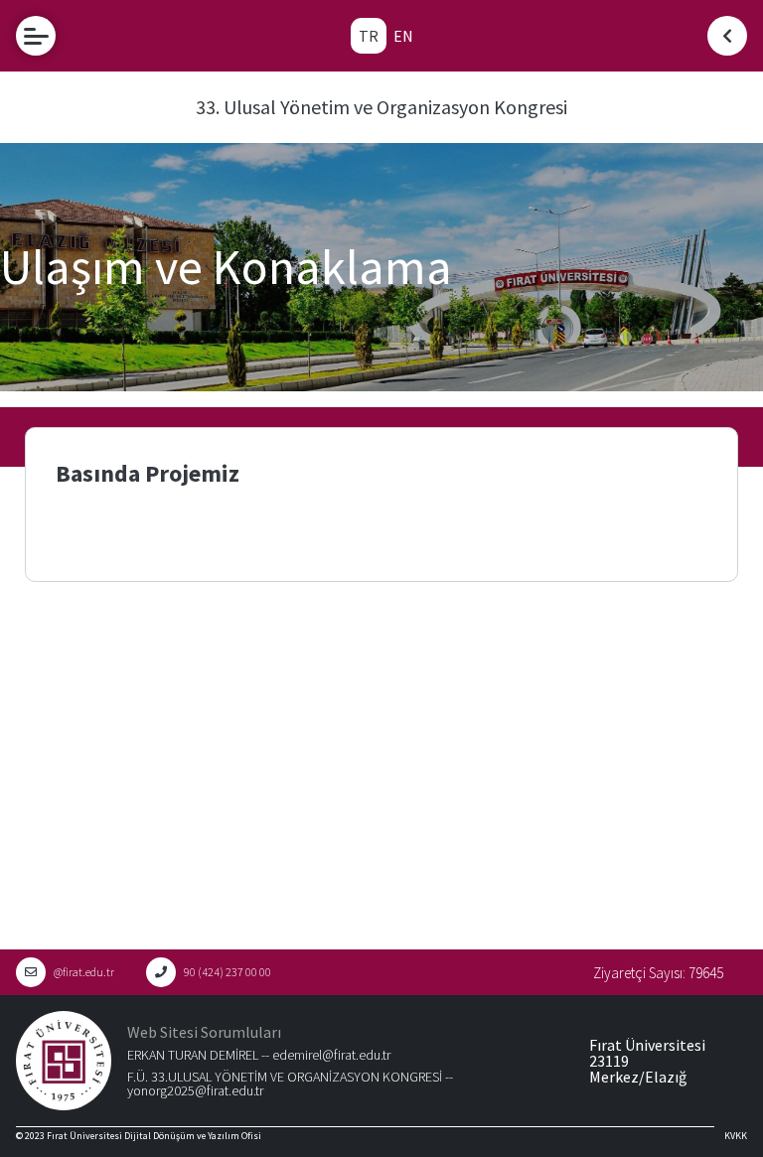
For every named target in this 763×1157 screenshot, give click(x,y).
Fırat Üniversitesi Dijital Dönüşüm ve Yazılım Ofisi (154, 1135)
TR (369, 36)
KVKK (735, 1135)
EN (403, 36)
